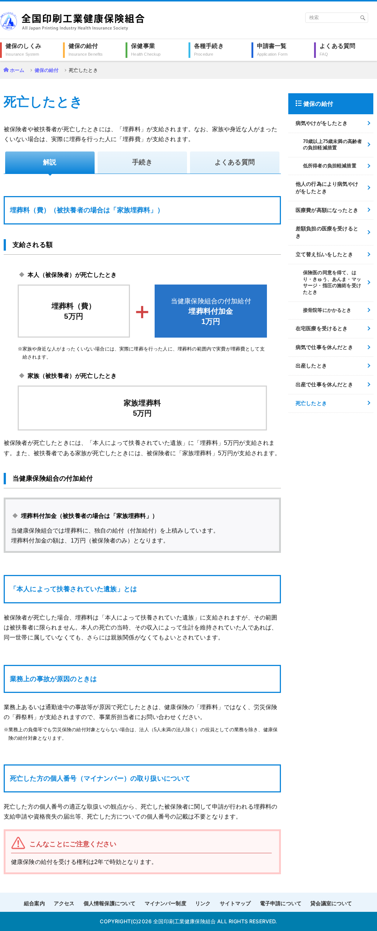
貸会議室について (331, 903)
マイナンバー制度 (165, 903)
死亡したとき (311, 403)
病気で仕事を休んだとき (324, 347)
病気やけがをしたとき (322, 123)
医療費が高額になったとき (327, 210)
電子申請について (281, 903)
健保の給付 (47, 70)
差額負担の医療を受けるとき (327, 232)
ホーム (17, 70)
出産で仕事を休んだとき (324, 384)
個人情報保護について (110, 903)
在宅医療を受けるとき (322, 328)
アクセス (64, 903)
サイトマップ (235, 903)
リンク (203, 903)
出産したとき (311, 366)
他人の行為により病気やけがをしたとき (327, 187)
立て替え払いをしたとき (324, 254)
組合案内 (34, 903)
